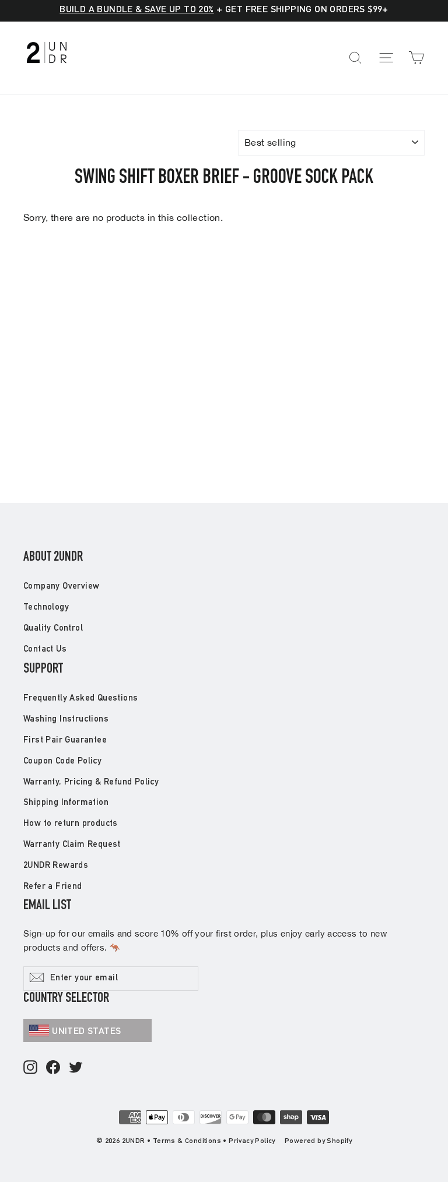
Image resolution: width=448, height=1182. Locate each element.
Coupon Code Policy (62, 761)
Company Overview (61, 586)
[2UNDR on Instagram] (30, 1068)
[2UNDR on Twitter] (76, 1068)
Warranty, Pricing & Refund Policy (91, 782)
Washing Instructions (65, 719)
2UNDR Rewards (55, 865)
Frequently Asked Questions (80, 698)
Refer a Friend (52, 886)
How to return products (70, 823)
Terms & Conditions (187, 1141)
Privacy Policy (252, 1141)
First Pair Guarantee (65, 740)
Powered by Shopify (318, 1141)
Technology (46, 607)
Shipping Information (65, 802)
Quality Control (53, 628)
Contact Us (44, 649)
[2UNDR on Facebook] (53, 1068)
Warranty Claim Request (72, 844)
